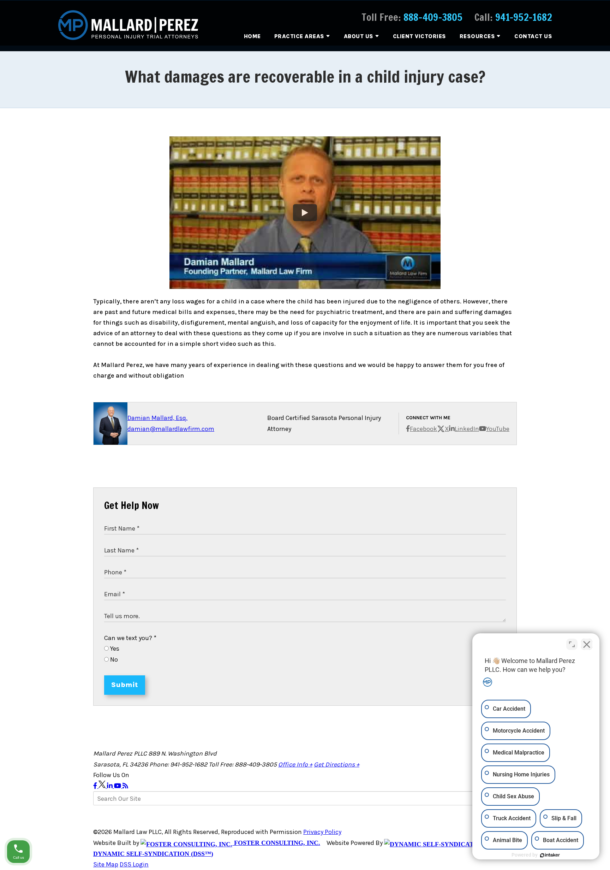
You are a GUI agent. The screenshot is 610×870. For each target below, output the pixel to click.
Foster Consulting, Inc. (276, 842)
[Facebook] (95, 786)
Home (252, 36)
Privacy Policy (322, 832)
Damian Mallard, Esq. (157, 418)
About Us (358, 36)
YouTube (497, 429)
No (113, 659)
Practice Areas (299, 36)
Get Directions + (336, 764)
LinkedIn (467, 429)
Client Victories (419, 36)
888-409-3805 (432, 17)
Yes (114, 648)
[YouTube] (118, 786)
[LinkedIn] (110, 786)
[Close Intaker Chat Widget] (586, 644)
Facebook (423, 429)
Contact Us (533, 36)
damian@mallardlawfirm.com (170, 429)
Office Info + (295, 764)
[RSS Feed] (125, 786)
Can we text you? (130, 638)
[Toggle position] (572, 644)
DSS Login (134, 864)
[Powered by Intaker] (550, 855)
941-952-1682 (523, 17)
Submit (124, 685)
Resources (477, 36)
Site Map (105, 864)
